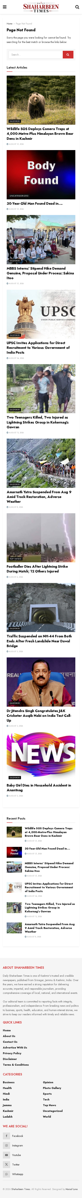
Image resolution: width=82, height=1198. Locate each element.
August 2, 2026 (15, 795)
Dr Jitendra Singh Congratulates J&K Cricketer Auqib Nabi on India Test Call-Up (39, 715)
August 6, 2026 (15, 577)
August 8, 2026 (15, 507)
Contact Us (10, 1042)
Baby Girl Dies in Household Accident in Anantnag (39, 788)
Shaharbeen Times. (21, 1189)
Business (8, 1082)
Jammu (7, 1105)
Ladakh (7, 1117)
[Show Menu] (4, 7)
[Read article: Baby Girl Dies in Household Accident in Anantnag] (41, 756)
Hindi (6, 1094)
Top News (15, 558)
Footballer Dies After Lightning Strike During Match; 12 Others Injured (37, 569)
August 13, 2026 (16, 432)
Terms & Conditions (16, 1065)
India (6, 1099)
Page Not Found (24, 23)
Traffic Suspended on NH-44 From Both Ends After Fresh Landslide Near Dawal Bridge (39, 641)
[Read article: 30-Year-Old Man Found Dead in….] (41, 174)
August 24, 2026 (16, 358)
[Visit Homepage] (41, 7)
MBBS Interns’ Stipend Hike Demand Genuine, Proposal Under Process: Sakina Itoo (40, 273)
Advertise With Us (15, 1047)
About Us (9, 1036)
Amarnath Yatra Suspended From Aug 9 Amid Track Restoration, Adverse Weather (39, 497)
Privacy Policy (12, 1053)
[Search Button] (77, 7)
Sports (47, 1094)
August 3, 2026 (15, 651)
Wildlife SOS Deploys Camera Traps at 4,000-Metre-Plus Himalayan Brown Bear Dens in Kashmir (40, 133)
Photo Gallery (52, 1088)
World (47, 1117)
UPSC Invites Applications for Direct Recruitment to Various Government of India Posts (38, 347)
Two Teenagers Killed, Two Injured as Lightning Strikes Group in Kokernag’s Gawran (38, 422)
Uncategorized (19, 195)
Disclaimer (10, 1059)
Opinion (48, 1082)
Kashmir (15, 121)
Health (7, 1088)
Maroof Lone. (72, 1189)
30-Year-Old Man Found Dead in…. (35, 203)
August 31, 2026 (16, 144)
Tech (46, 1099)
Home (9, 23)
